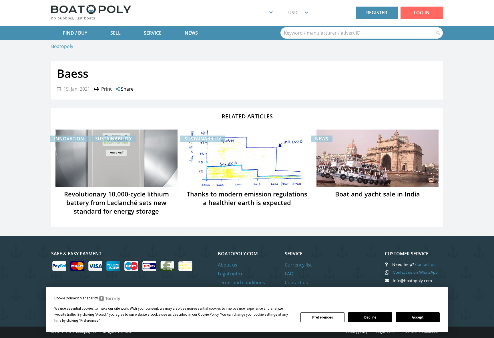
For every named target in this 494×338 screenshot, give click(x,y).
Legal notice (231, 274)
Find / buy (75, 33)
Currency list (298, 265)
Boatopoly (62, 46)
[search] (356, 33)
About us (227, 265)
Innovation (69, 139)
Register (376, 12)
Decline (370, 317)
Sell (115, 33)
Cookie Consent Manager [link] (73, 298)
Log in (422, 12)
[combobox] (267, 12)
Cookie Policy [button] (208, 315)
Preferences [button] (89, 321)
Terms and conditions (241, 282)
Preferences (322, 317)
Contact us (296, 282)
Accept (418, 317)
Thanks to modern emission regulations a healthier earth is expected (247, 198)
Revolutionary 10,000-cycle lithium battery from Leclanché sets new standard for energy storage (116, 202)
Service (153, 33)
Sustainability (113, 139)
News (191, 33)
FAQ (289, 274)
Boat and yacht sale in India (377, 194)
